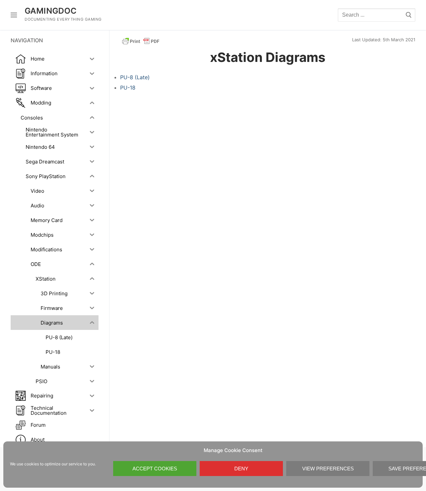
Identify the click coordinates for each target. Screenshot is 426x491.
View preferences (328, 468)
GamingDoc (51, 11)
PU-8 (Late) (135, 77)
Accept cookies (154, 468)
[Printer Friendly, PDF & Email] (140, 41)
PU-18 (127, 87)
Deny (241, 468)
